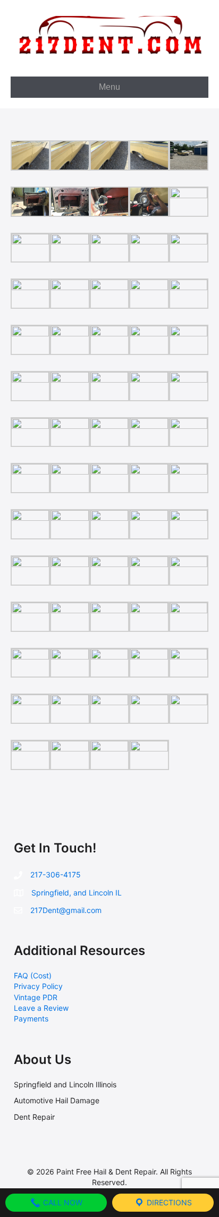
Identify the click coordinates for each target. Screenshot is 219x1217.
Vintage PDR (35, 997)
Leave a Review (41, 1007)
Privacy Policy (38, 986)
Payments (31, 1018)
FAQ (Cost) (33, 975)
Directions (168, 1202)
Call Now (61, 1202)
